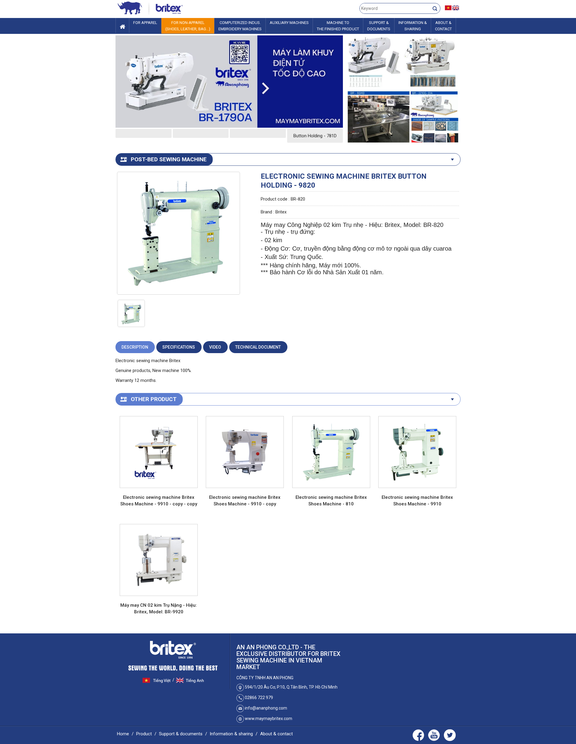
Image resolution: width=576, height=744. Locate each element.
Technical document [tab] (258, 347)
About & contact (276, 734)
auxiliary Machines (289, 22)
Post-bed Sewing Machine (169, 159)
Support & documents (180, 734)
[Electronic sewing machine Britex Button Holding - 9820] (178, 233)
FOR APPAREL (145, 22)
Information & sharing (231, 734)
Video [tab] (215, 347)
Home (123, 734)
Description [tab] (135, 347)
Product (144, 734)
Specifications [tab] (178, 347)
